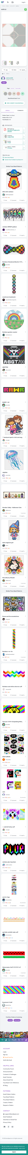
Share (15, 70)
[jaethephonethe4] (3, 654)
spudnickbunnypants (11, 299)
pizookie (8, 264)
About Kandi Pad (8, 1080)
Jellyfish (4, 472)
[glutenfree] (3, 1005)
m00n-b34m (9, 865)
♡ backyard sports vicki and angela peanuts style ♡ (12, 437)
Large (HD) (10, 136)
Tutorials (12, 2)
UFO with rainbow (7, 192)
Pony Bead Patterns (8, 1100)
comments (23, 797)
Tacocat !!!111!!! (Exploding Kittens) (12, 721)
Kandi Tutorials (7, 1077)
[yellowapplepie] (3, 194)
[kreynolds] (3, 759)
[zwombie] (3, 475)
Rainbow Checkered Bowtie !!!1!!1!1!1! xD (12, 262)
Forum (8, 2)
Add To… (24, 70)
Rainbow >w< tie (7, 651)
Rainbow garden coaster (9, 332)
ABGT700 (5, 367)
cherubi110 (8, 689)
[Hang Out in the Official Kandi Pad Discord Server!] (4, 1126)
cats (3, 792)
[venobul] (3, 794)
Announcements (8, 1071)
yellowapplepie (9, 194)
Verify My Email (7, 1060)
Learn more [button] (22, 1148)
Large (9, 142)
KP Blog (5, 1085)
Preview (11, 147)
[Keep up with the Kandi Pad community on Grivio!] (12, 1126)
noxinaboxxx (9, 335)
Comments (20, 110)
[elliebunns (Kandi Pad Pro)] (3, 510)
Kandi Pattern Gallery (9, 1094)
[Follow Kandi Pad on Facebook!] (8, 1126)
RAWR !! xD (5, 402)
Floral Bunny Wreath (8, 577)
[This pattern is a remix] (2, 827)
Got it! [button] (14, 1152)
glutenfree (8, 1005)
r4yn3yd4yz (9, 900)
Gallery (7, 6)
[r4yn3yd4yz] (3, 900)
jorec (7, 545)
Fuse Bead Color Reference (11, 1083)
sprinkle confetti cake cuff (10, 932)
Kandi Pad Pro (9, 1057)
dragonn (8, 619)
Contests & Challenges (9, 1074)
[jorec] (3, 545)
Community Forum (8, 1069)
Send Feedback (7, 1117)
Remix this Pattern (9, 157)
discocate (8, 370)
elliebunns (8, 510)
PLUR (14, 1040)
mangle (7, 440)
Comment (14, 200)
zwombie (8, 475)
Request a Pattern (8, 1105)
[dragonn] (3, 619)
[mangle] (3, 440)
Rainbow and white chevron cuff (12, 686)
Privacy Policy (7, 1122)
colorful (12, 88)
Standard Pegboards (13, 130)
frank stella (17, 88)
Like (7, 70)
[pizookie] (3, 265)
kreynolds (8, 759)
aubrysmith (12, 6)
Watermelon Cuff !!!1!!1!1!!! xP (11, 967)
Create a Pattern (8, 1102)
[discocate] (3, 370)
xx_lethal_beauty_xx (11, 229)
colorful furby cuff (9, 827)
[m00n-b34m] (3, 865)
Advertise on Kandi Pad (10, 1119)
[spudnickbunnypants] (3, 300)
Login (4, 1052)
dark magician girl (7, 542)
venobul (8, 794)
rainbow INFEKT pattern (9, 227)
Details (8, 110)
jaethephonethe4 (10, 654)
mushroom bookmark (8, 297)
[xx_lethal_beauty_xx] (3, 229)
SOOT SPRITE (6, 757)
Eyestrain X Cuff (7, 1002)
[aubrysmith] (3, 79)
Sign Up (5, 1054)
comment (23, 513)
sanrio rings (6, 897)
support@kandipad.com (12, 1114)
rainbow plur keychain (9, 862)
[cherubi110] (3, 689)
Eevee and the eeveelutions (10, 616)
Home (3, 6)
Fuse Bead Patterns (8, 1097)
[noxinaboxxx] (3, 335)
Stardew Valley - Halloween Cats (11, 507)
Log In (23, 2)
